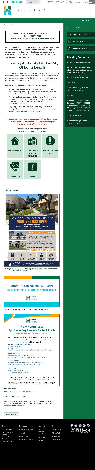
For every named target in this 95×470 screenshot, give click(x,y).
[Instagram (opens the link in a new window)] (75, 425)
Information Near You (26, 430)
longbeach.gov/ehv (38, 131)
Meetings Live (7, 441)
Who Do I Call (56, 430)
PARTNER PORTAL (15, 150)
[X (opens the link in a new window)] (80, 425)
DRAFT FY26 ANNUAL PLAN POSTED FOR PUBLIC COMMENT (27, 309)
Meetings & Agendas (26, 440)
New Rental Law (10, 388)
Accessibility (56, 436)
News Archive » (11, 414)
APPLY (32, 176)
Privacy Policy (56, 433)
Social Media (42, 434)
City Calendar (24, 436)
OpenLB (22, 433)
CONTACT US (15, 176)
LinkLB (40, 440)
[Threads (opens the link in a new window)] (84, 425)
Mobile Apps (42, 437)
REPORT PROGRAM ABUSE (50, 151)
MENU (35, 2)
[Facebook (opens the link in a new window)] (71, 425)
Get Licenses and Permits (8, 434)
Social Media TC (57, 440)
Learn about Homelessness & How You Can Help (32, 38)
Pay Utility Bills (7, 430)
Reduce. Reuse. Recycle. (7, 438)
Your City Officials (41, 430)
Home (5, 25)
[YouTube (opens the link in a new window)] (88, 425)
